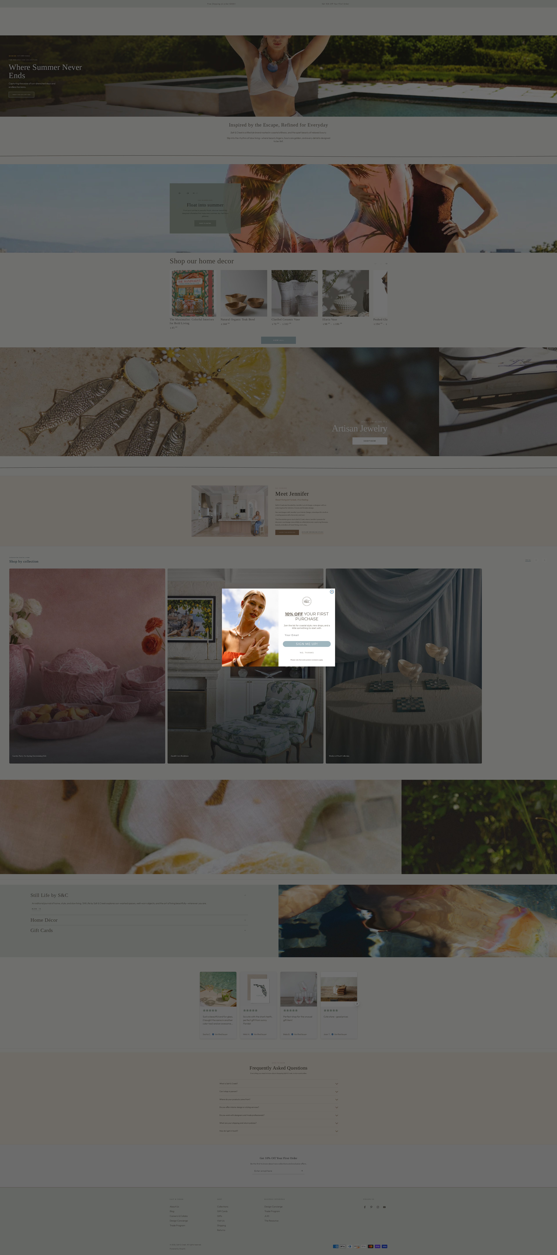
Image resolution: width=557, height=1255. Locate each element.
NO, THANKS (307, 653)
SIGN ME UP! (307, 644)
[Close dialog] (332, 591)
